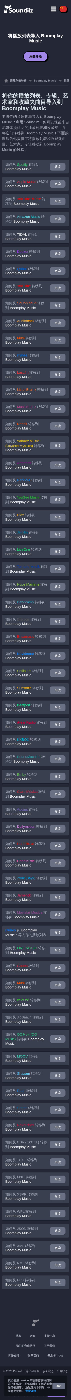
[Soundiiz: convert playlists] (35, 1323)
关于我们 (49, 1345)
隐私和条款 (32, 1371)
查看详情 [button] (30, 1390)
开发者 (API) (55, 1355)
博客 (18, 1335)
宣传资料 (13, 1355)
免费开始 (35, 56)
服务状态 (48, 1371)
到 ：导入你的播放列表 (25, 932)
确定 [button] (58, 1386)
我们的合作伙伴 (25, 1345)
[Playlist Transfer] (19, 9)
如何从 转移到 (22, 167)
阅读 (57, 166)
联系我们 (33, 1355)
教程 (33, 1335)
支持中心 (49, 1335)
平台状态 (62, 1371)
